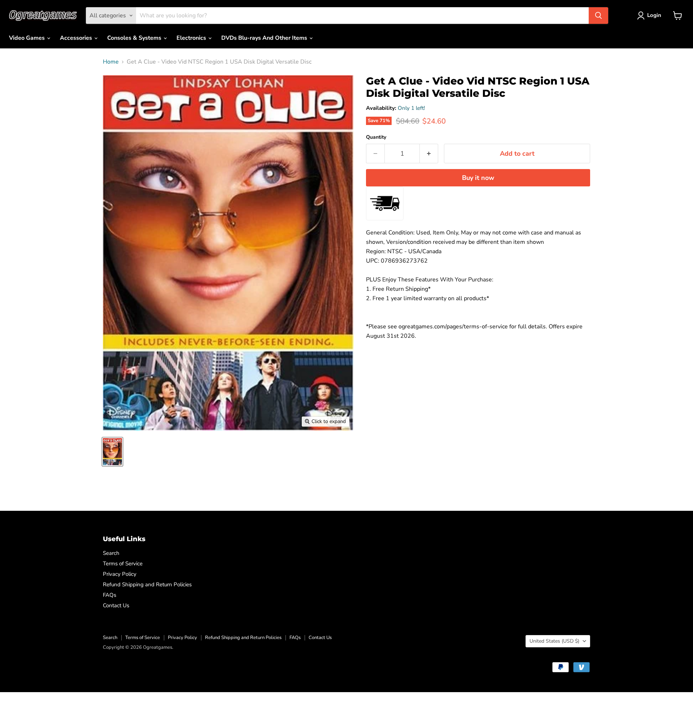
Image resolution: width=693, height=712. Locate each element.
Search (111, 553)
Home (111, 62)
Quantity (376, 137)
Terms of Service (123, 563)
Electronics (192, 38)
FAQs (109, 595)
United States (554, 641)
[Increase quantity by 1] (429, 154)
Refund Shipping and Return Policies (147, 584)
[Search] (598, 15)
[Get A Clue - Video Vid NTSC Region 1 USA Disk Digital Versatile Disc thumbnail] (112, 451)
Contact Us (116, 605)
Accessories (76, 38)
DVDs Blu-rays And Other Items (265, 38)
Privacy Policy (119, 574)
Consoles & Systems (135, 38)
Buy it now (478, 177)
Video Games (27, 38)
